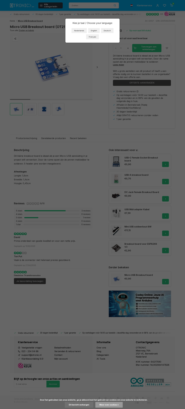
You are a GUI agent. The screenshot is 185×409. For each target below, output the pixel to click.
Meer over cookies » (109, 405)
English (94, 30)
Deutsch (107, 30)
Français (92, 37)
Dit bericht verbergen (79, 405)
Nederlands (79, 30)
